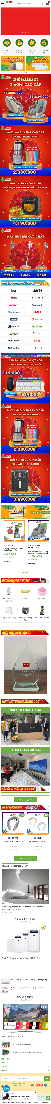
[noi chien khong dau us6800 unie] (25, 478)
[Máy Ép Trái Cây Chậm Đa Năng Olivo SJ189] (14, 531)
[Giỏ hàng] (46, 4)
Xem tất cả (25, 572)
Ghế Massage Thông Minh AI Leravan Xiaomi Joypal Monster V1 (38, 552)
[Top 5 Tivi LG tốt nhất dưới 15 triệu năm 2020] (6, 1052)
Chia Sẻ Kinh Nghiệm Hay (15, 866)
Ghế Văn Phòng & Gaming (9, 600)
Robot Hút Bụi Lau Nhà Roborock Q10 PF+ (27, 1096)
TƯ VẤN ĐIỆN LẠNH (25, 919)
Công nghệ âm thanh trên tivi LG (23, 1045)
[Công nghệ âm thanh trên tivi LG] (6, 1045)
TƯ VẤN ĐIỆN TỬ (25, 997)
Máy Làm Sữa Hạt (42, 618)
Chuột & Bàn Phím (25, 598)
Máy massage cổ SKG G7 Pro (13, 841)
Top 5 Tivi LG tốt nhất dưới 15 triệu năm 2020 (27, 1052)
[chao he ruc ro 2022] (25, 356)
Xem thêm (24, 922)
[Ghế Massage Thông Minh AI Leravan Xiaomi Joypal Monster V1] (38, 531)
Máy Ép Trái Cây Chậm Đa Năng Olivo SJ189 (13, 549)
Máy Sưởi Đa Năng (9, 618)
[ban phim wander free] (25, 378)
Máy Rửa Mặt (42, 598)
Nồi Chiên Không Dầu (25, 619)
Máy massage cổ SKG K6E (38, 841)
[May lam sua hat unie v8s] (25, 428)
